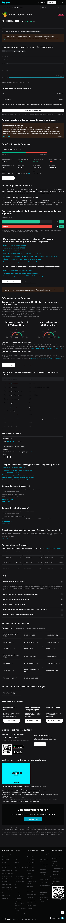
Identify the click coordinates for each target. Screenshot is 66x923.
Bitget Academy (6, 865)
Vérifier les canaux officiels (44, 860)
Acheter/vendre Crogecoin (11, 281)
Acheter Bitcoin (31, 856)
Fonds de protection (7, 879)
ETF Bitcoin (30, 889)
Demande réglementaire (55, 862)
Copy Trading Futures (20, 879)
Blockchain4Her (6, 895)
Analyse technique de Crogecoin (25, 365)
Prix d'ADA (30, 897)
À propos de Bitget (7, 854)
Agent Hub (17, 890)
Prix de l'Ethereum (32, 879)
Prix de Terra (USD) (8, 670)
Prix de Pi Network (32, 894)
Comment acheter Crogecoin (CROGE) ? (15, 245)
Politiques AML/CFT (57, 871)
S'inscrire (51, 2)
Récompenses (43, 889)
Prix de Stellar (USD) (52, 635)
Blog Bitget (5, 867)
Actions (17, 865)
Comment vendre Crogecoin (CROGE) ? (14, 248)
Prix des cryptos (10, 7)
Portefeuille (18, 895)
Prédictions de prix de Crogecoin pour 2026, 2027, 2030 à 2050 (46, 348)
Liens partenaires (6, 884)
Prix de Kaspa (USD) (52, 670)
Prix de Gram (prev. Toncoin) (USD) (11, 656)
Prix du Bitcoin (30, 876)
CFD (16, 859)
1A (19, 51)
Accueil (3, 7)
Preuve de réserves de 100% (11, 419)
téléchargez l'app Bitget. (25, 270)
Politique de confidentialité (55, 875)
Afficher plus (5, 539)
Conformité (55, 865)
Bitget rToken (30, 908)
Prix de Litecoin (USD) (52, 642)
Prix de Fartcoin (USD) (30, 648)
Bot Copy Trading (19, 881)
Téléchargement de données (45, 886)
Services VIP (43, 869)
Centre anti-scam (44, 864)
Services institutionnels (45, 877)
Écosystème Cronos (8, 446)
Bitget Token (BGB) (7, 870)
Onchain (17, 862)
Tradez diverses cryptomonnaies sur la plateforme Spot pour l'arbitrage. (23, 276)
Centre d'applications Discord (20, 909)
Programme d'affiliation (43, 873)
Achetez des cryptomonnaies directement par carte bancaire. (20, 273)
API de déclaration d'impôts (44, 900)
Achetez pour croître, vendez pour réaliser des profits (17, 470)
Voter (61, 222)
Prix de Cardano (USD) (52, 656)
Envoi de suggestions (45, 854)
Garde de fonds (44, 882)
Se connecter (42, 2)
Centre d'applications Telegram (20, 904)
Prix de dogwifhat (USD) (10, 678)
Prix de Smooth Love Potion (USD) (32, 670)
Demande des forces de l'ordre (57, 857)
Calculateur (30, 886)
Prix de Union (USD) (9, 693)
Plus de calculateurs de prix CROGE (33, 110)
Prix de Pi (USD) (50, 648)
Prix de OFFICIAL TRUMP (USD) (10, 635)
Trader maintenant (40, 744)
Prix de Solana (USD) (9, 642)
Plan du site (5, 898)
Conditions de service (57, 878)
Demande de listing (44, 866)
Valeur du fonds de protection (11, 415)
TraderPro (17, 892)
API (16, 887)
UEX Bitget (5, 881)
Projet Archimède (44, 879)
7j (6, 51)
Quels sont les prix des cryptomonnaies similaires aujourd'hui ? (21, 262)
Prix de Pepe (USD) (8, 663)
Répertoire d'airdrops (20, 913)
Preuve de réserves (7, 876)
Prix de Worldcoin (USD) (31, 678)
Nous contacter (6, 856)
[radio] (7, 441)
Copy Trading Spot (19, 876)
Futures (17, 856)
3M (15, 51)
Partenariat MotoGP (7, 890)
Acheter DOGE (31, 862)
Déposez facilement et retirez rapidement (13, 467)
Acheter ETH (30, 859)
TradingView (18, 898)
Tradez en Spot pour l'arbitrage (10, 472)
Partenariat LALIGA (7, 887)
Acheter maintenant (7, 499)
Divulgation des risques (56, 882)
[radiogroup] (10, 441)
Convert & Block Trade (20, 867)
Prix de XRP (30, 891)
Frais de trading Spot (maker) (11, 383)
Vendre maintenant (7, 521)
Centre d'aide (43, 856)
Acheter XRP (30, 865)
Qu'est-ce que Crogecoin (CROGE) (13, 250)
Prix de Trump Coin (32, 902)
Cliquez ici (56, 38)
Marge (16, 870)
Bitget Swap (18, 901)
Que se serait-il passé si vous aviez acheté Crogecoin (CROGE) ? (22, 253)
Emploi (4, 862)
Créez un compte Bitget (10, 270)
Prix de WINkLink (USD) (31, 642)
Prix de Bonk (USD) (30, 656)
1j (3, 51)
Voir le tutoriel (6, 502)
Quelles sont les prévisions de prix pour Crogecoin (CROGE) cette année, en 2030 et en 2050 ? (30, 256)
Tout (23, 51)
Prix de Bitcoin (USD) (9, 648)
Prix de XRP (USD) (29, 635)
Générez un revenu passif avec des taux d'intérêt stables (18, 477)
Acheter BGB (30, 867)
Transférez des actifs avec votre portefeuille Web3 (16, 480)
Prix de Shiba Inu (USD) (52, 663)
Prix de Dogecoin (31, 905)
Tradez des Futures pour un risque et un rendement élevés (18, 475)
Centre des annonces (7, 873)
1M (10, 51)
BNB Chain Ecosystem (19, 446)
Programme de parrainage (43, 893)
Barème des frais (44, 897)
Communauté (5, 859)
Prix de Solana (31, 900)
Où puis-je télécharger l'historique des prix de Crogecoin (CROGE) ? (22, 259)
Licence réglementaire (57, 868)
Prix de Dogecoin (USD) (31, 663)
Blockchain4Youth (6, 892)
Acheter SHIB (30, 870)
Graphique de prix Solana (31, 882)
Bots (16, 884)
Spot (16, 854)
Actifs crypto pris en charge (11, 407)
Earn (16, 873)
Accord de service (56, 854)
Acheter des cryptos (8, 178)
